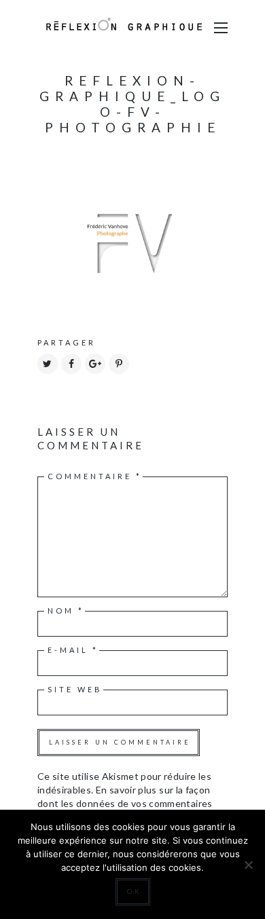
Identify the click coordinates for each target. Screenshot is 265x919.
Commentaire (95, 476)
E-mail (73, 650)
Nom (66, 610)
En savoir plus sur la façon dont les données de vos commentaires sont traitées (125, 803)
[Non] (248, 864)
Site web (75, 689)
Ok (134, 891)
